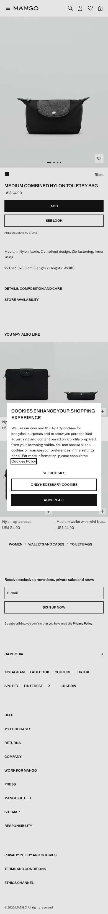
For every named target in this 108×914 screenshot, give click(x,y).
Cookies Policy (23, 461)
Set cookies (54, 473)
